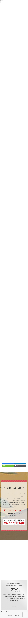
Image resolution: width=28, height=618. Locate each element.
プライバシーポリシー (5, 611)
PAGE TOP (25, 598)
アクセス (14, 606)
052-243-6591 (14, 510)
